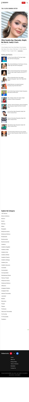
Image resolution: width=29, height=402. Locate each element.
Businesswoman (5, 241)
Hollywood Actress (5, 283)
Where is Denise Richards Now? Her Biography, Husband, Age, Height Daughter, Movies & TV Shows (17, 72)
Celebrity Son (4, 262)
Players (3, 306)
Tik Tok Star (4, 314)
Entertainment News (6, 275)
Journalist (3, 296)
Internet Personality (6, 293)
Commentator (4, 270)
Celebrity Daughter (5, 247)
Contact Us (13, 368)
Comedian (3, 267)
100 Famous (4, 213)
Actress (3, 218)
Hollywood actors (5, 280)
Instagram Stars (5, 290)
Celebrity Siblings (5, 260)
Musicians (3, 301)
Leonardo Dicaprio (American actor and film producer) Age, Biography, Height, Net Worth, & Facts (17, 133)
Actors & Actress (5, 216)
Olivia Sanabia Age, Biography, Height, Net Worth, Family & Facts (14, 41)
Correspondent (4, 272)
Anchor (3, 221)
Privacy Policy (14, 361)
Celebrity (3, 244)
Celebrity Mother (5, 254)
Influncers (3, 285)
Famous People (5, 278)
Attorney (3, 223)
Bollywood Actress (5, 234)
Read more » (20, 51)
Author (2, 226)
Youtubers (3, 319)
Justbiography (17, 375)
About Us (13, 359)
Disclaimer (13, 366)
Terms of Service (14, 363)
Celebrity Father (5, 249)
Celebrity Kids (4, 252)
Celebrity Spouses (5, 265)
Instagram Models (5, 288)
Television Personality (6, 311)
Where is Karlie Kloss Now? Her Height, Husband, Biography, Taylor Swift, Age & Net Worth (17, 79)
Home (12, 357)
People (3, 303)
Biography (3, 229)
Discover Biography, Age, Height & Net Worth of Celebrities (16, 373)
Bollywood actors (5, 231)
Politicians (3, 309)
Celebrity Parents (5, 257)
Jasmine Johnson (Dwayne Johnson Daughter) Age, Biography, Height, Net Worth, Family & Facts (18, 106)
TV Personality (4, 316)
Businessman (4, 239)
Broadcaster (4, 236)
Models (3, 298)
